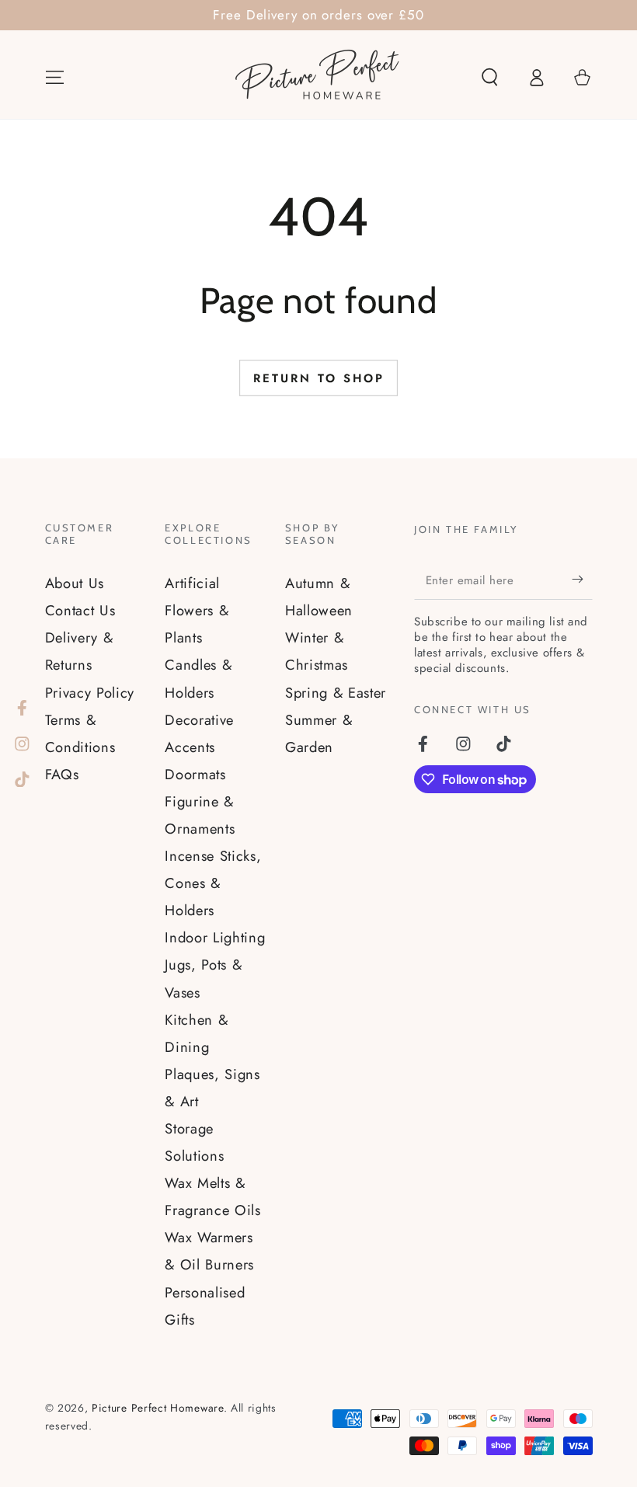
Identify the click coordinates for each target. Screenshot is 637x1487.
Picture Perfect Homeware (158, 1408)
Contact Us (80, 610)
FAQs (62, 774)
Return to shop (319, 378)
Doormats (195, 774)
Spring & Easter (335, 692)
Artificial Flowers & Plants (196, 610)
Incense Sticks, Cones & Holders (213, 883)
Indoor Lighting (215, 937)
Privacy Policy (90, 692)
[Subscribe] (582, 580)
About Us (75, 583)
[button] (489, 77)
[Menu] (54, 77)
